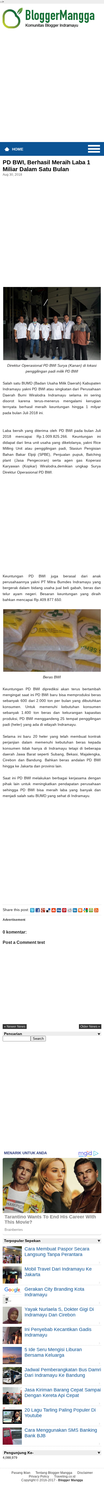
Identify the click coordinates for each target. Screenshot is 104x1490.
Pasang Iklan (20, 1473)
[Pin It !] (64, 910)
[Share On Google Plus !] (43, 910)
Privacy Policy (39, 1476)
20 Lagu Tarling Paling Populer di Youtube (60, 1412)
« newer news (14, 1026)
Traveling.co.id (64, 1476)
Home (17, 149)
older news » (90, 1026)
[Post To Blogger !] (80, 910)
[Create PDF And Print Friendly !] (91, 910)
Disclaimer (85, 1473)
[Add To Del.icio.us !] (48, 910)
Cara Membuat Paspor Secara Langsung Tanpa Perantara (57, 1251)
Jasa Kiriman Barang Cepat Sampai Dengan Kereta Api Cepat (63, 1392)
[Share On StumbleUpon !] (53, 910)
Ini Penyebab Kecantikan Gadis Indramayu (58, 1332)
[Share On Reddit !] (69, 910)
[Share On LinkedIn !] (75, 910)
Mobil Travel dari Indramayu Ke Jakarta (58, 1271)
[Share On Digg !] (59, 910)
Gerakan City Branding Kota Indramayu (54, 1291)
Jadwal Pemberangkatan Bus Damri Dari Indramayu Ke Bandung (63, 1372)
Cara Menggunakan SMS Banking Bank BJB (61, 1432)
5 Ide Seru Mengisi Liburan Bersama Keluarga (53, 1352)
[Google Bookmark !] (85, 910)
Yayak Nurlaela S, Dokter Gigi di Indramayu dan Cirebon (59, 1312)
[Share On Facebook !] (37, 910)
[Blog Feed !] (96, 910)
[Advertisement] (52, 87)
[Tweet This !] (32, 910)
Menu (94, 148)
